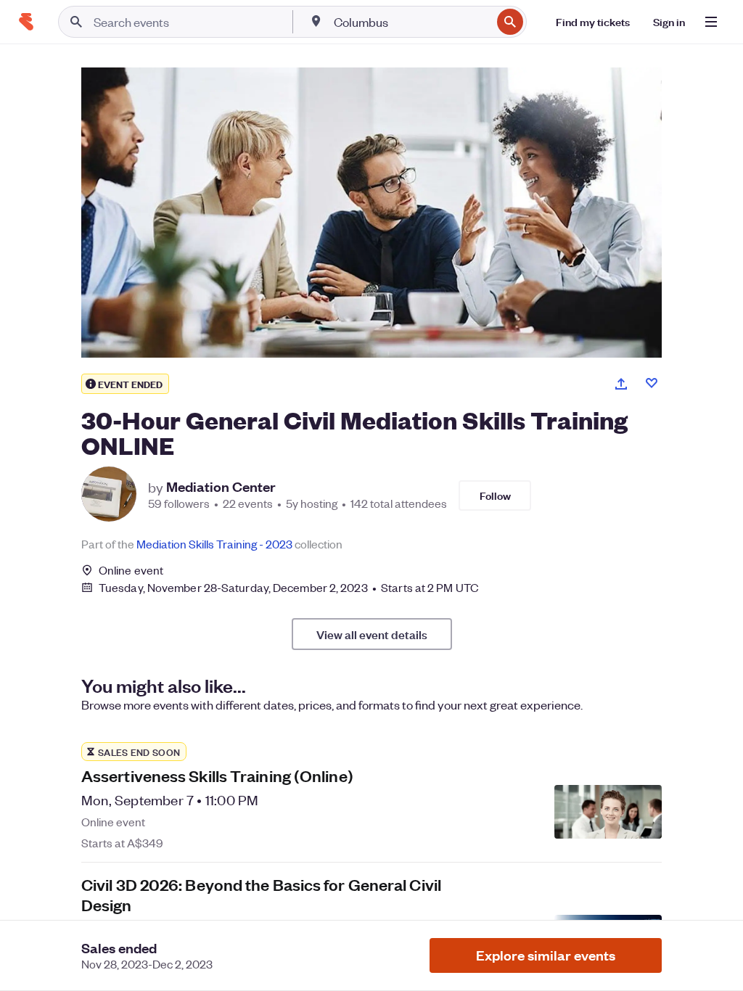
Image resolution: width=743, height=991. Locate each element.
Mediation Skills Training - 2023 (214, 543)
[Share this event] (621, 383)
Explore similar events (545, 955)
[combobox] (411, 21)
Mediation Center (221, 486)
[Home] (26, 21)
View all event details (371, 634)
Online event (131, 570)
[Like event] (651, 383)
